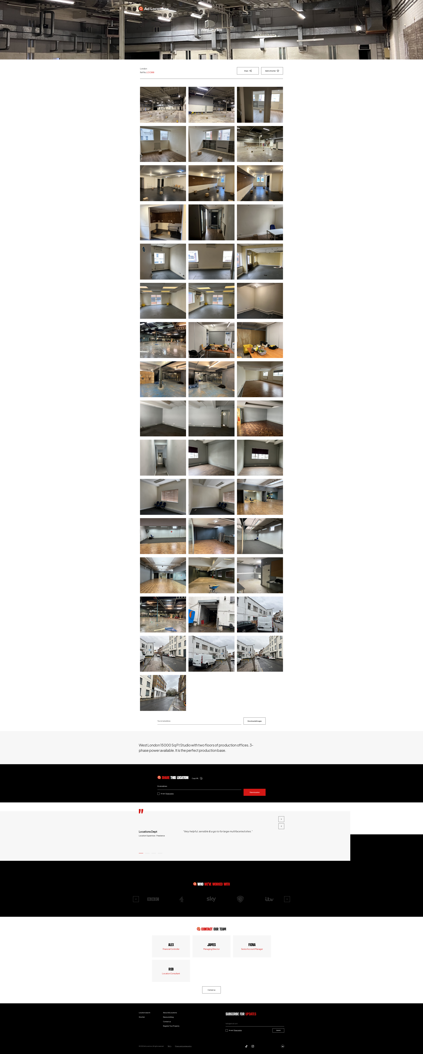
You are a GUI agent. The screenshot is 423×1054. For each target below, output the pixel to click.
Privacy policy (170, 793)
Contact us (245, 13)
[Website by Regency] (282, 1046)
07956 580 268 (252, 945)
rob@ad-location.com (171, 973)
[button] (141, 853)
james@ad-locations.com (211, 949)
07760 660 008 (211, 945)
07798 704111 (171, 969)
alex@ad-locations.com (171, 949)
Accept (167, 793)
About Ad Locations (184, 13)
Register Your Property (225, 13)
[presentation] (281, 826)
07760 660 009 (171, 945)
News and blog (204, 13)
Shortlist (165, 13)
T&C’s (169, 1046)
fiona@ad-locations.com (252, 949)
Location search (148, 13)
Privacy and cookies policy (183, 1046)
